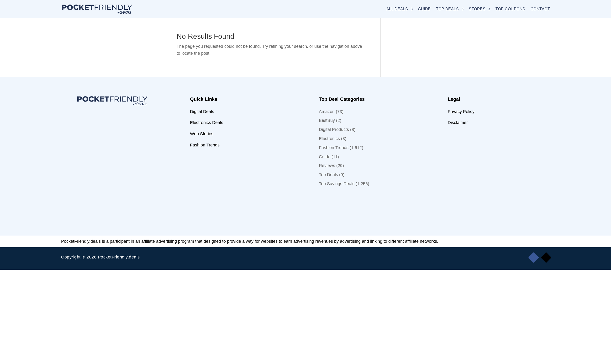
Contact (540, 9)
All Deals (397, 9)
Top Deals (447, 9)
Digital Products (334, 129)
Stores (477, 9)
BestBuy (327, 120)
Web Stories (201, 133)
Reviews (327, 165)
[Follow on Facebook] (533, 257)
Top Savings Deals (336, 183)
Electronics (329, 138)
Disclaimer (458, 122)
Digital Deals (202, 111)
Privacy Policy (461, 111)
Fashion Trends (205, 145)
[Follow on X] (546, 257)
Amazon (327, 111)
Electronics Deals (206, 122)
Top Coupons (510, 9)
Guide (424, 9)
